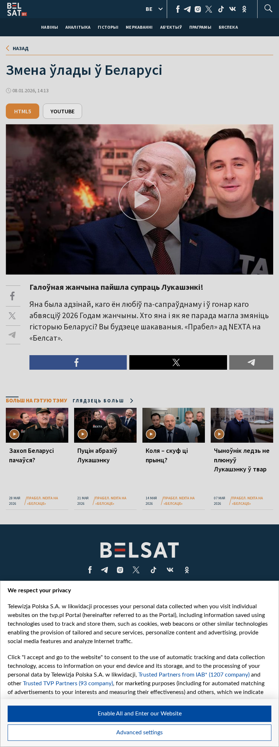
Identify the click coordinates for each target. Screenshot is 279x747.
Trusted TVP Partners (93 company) (68, 683)
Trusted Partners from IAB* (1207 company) (194, 675)
